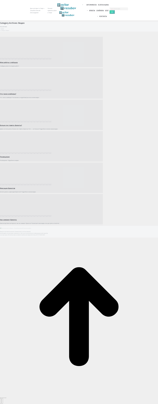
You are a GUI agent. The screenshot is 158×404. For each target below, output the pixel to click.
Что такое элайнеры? (8, 94)
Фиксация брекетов (7, 188)
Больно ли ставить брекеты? (11, 125)
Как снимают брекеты (8, 220)
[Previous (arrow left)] (0, 401)
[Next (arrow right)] (2, 401)
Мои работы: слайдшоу (9, 62)
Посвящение (5, 157)
